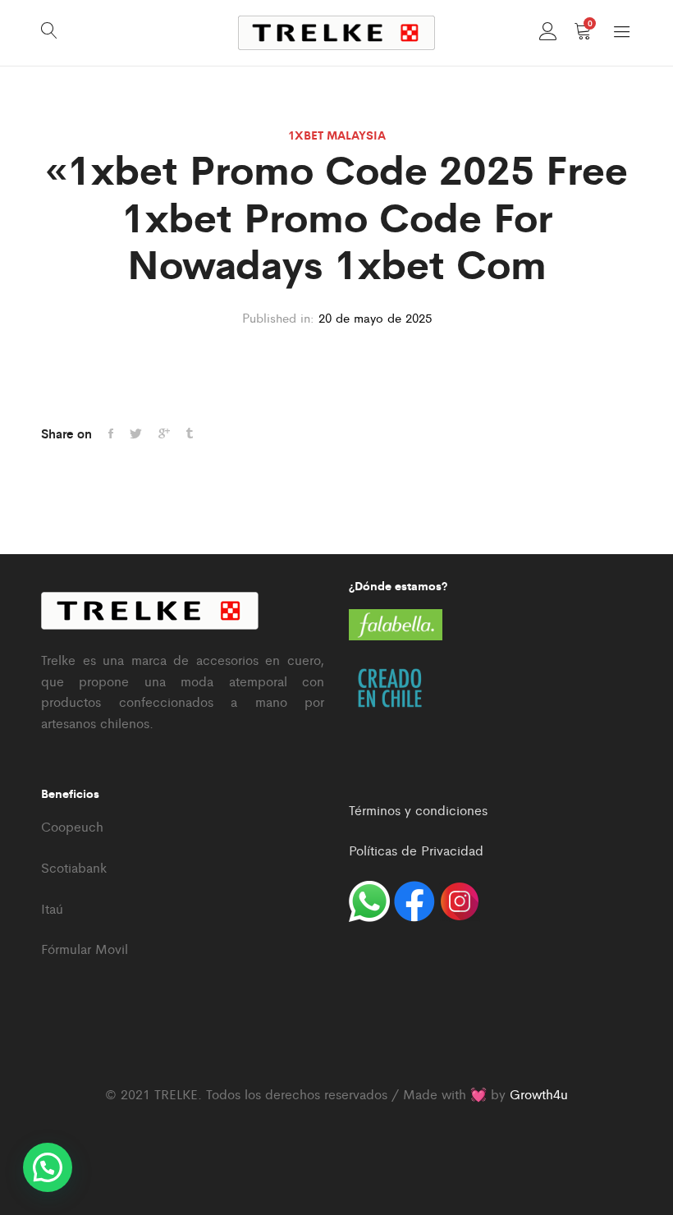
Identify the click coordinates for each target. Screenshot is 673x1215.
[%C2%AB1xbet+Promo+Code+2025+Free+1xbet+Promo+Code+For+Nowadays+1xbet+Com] (164, 433)
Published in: (278, 317)
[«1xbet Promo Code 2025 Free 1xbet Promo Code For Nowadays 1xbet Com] (110, 433)
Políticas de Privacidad (416, 850)
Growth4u (539, 1093)
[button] (47, 1167)
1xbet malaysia (337, 134)
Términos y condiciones (418, 809)
